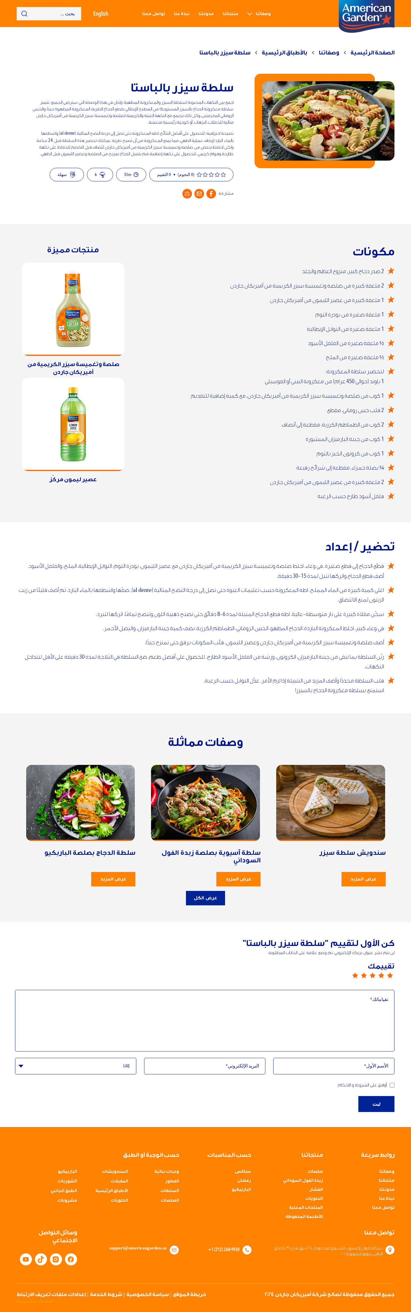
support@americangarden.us (138, 1248)
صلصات (315, 1171)
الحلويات (314, 1198)
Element (45, 1301)
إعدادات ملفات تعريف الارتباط (51, 1294)
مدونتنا (206, 13)
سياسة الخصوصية (147, 1294)
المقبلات (119, 1181)
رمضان (244, 1180)
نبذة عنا (182, 13)
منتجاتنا (230, 13)
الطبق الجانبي (64, 1190)
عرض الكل (205, 898)
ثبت (376, 1104)
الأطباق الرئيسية (111, 1190)
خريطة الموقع (189, 1294)
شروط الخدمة (106, 1294)
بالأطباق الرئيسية (284, 52)
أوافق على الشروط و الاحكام (362, 1085)
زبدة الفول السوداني (303, 1180)
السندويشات (115, 1171)
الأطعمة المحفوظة (304, 1216)
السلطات (169, 1190)
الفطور (172, 1181)
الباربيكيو (241, 1189)
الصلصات (170, 1200)
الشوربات (67, 1181)
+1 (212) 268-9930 (223, 1249)
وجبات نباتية (166, 1171)
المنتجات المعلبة (306, 1207)
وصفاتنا (263, 13)
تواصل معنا (153, 13)
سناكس (243, 1171)
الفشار (316, 1189)
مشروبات (67, 1200)
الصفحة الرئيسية (372, 52)
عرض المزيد (363, 879)
